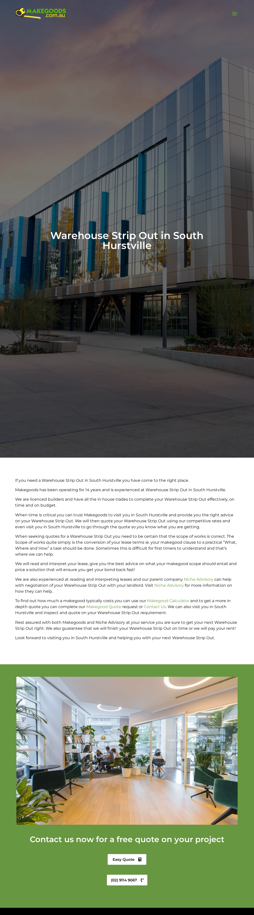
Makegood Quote (103, 606)
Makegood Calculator (168, 600)
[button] (235, 13)
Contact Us (155, 606)
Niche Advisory (198, 579)
